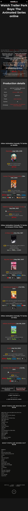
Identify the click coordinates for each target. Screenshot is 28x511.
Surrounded (3, 425)
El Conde (3, 423)
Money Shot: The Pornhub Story (8, 418)
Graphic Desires (4, 413)
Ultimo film (3, 434)
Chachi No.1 (3, 475)
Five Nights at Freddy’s (6, 437)
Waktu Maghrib (4, 433)
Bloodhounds (4, 462)
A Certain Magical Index (14, 399)
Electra (2, 460)
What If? (3, 436)
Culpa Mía (3, 427)
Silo (2, 456)
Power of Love (4, 431)
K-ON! (9, 348)
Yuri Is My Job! (4, 474)
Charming (9, 151)
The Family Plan (4, 438)
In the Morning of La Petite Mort (8, 430)
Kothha (2, 466)
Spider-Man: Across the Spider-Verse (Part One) (11, 412)
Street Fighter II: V (14, 395)
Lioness (3, 455)
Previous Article (14, 393)
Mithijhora (3, 449)
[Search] (26, 1)
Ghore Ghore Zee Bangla (6, 464)
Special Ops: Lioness (5, 463)
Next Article (14, 397)
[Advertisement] (14, 34)
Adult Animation (17, 99)
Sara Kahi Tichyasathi (5, 470)
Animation (11, 50)
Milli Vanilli (3, 420)
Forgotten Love (4, 422)
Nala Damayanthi (5, 457)
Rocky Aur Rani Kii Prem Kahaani (8, 415)
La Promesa (3, 467)
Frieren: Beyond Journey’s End (7, 453)
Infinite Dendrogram (9, 323)
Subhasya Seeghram (5, 471)
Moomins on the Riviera (10, 287)
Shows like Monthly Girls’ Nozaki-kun (7, 388)
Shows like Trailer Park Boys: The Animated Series (7, 55)
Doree (2, 473)
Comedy (16, 50)
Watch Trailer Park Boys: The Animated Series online (21, 55)
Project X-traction (5, 426)
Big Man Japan (8, 259)
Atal (2, 451)
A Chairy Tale (9, 233)
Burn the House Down (6, 452)
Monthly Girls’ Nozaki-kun (11, 368)
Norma (2, 429)
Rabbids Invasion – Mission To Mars (14, 207)
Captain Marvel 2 (4, 416)
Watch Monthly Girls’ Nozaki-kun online (21, 388)
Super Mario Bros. (5, 419)
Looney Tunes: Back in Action (12, 176)
